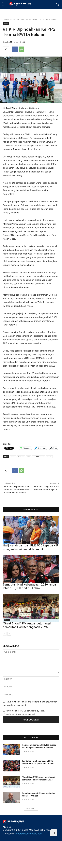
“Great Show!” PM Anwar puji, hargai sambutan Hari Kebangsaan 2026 (27, 625)
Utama (12, 19)
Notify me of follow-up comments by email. (25, 711)
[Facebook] (15, 49)
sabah (49, 457)
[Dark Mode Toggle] (54, 833)
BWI (28, 457)
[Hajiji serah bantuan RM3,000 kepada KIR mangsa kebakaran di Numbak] (31, 530)
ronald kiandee (38, 457)
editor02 (8, 42)
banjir (13, 457)
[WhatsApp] (21, 49)
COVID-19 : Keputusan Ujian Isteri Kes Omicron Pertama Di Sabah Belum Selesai (16, 489)
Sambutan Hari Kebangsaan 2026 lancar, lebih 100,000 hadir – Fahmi (30, 586)
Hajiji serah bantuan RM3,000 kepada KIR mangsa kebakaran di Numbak (30, 547)
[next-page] (9, 634)
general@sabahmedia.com (28, 833)
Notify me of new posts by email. (21, 714)
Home (5, 19)
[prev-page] (4, 634)
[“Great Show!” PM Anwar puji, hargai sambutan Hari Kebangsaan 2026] (31, 608)
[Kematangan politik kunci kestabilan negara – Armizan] (11, 798)
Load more (30, 808)
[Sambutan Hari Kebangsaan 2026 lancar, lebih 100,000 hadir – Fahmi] (31, 569)
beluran (21, 457)
